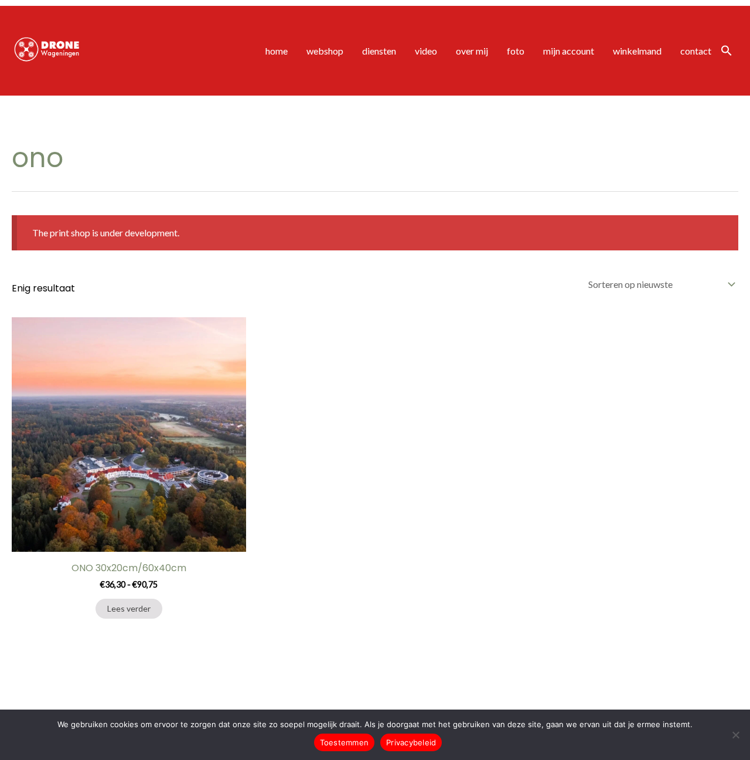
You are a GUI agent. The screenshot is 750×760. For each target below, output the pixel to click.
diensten (379, 50)
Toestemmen (344, 742)
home (276, 50)
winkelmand (637, 50)
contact (695, 50)
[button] (726, 51)
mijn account (568, 50)
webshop (324, 50)
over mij (472, 50)
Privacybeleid (411, 742)
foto (515, 50)
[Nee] (735, 735)
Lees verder (129, 608)
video (426, 50)
